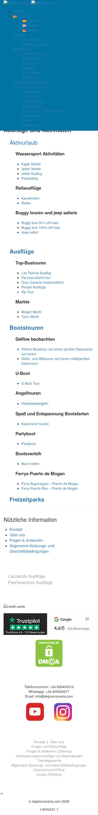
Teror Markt (30, 316)
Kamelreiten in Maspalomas (43, 110)
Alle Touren (31, 39)
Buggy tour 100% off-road (40, 227)
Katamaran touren (35, 423)
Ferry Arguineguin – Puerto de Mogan (49, 483)
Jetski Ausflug (31, 173)
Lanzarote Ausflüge (26, 576)
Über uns (17, 534)
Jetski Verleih (31, 168)
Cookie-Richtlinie (49, 774)
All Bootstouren (34, 53)
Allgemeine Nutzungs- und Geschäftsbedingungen (32, 548)
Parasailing (31, 115)
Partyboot (30, 63)
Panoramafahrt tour (36, 277)
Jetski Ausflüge (34, 101)
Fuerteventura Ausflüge (30, 582)
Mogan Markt (31, 311)
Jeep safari (29, 232)
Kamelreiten (30, 198)
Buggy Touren (33, 87)
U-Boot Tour (30, 383)
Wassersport (32, 91)
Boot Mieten (32, 72)
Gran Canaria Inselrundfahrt (42, 282)
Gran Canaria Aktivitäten (31, 82)
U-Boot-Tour (32, 77)
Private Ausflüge (35, 44)
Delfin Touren (33, 58)
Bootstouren (22, 49)
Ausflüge (19, 34)
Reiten (27, 120)
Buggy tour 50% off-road (39, 222)
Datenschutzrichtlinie (49, 769)
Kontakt (18, 11)
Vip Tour (27, 291)
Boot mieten (30, 463)
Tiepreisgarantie (49, 760)
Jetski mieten (32, 106)
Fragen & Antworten (26, 540)
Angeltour (30, 68)
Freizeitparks (27, 499)
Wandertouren (33, 125)
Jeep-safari (31, 96)
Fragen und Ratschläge (49, 746)
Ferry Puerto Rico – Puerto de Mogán (49, 488)
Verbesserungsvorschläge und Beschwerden (49, 755)
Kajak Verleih (31, 164)
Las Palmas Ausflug (36, 272)
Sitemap (65, 751)
